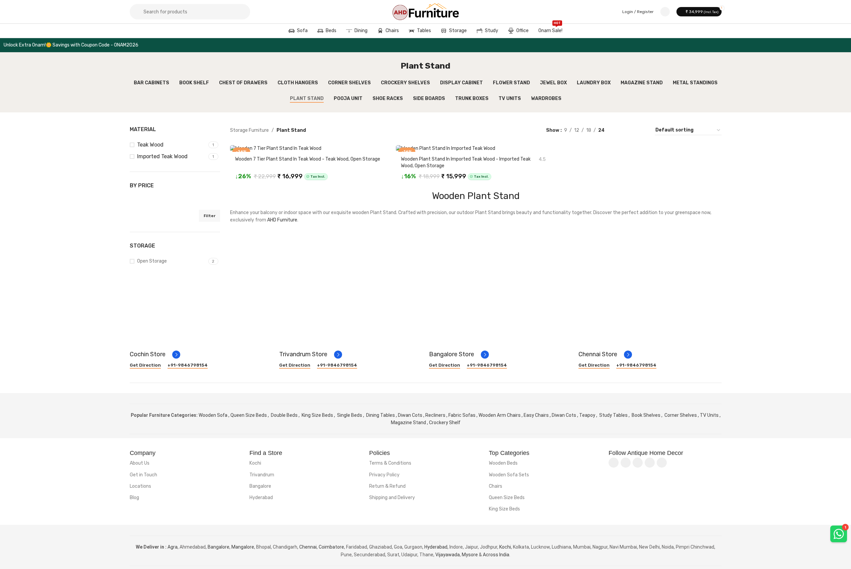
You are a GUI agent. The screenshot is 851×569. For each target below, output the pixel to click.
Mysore (470, 554)
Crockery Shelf (444, 422)
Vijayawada (447, 554)
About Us (139, 463)
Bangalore (260, 486)
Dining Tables (381, 415)
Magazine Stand (408, 422)
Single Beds (350, 415)
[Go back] (392, 66)
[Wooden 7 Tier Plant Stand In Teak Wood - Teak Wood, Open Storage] (310, 148)
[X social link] (626, 463)
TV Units (709, 415)
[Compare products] (665, 11)
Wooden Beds (503, 463)
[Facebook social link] (614, 463)
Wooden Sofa (213, 415)
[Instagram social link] (638, 463)
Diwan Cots (410, 415)
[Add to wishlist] (384, 150)
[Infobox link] (155, 355)
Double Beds (285, 415)
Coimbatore (331, 547)
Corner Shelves (680, 415)
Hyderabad (261, 497)
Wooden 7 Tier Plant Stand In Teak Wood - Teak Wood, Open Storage (307, 159)
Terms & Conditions (390, 463)
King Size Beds (318, 415)
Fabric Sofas (461, 415)
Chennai (308, 547)
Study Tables (613, 415)
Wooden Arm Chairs (499, 415)
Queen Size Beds (249, 415)
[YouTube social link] (650, 463)
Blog (134, 497)
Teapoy (587, 415)
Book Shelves (646, 415)
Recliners (435, 415)
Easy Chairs (536, 415)
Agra (173, 547)
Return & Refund (387, 486)
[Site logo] (426, 11)
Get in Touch (143, 475)
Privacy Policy (384, 475)
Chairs (495, 486)
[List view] (620, 130)
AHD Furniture (282, 220)
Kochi (255, 463)
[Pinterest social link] (662, 463)
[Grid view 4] (641, 130)
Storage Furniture (249, 130)
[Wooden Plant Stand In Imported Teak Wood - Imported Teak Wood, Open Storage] (475, 148)
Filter (209, 215)
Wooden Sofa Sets (509, 475)
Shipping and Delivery (392, 497)
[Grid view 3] (631, 130)
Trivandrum (261, 475)
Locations (140, 486)
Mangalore (242, 547)
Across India (496, 554)
